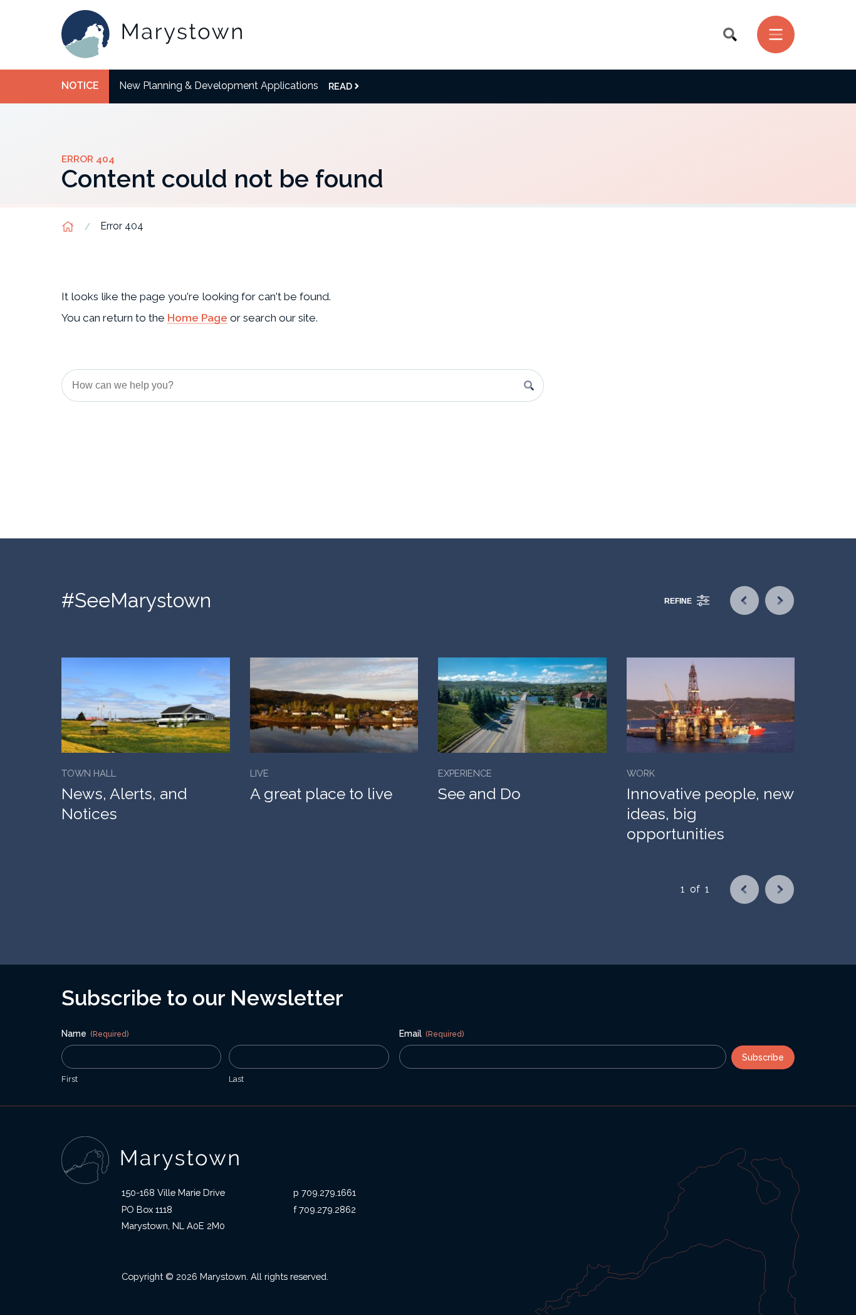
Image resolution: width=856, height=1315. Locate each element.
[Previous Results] (744, 600)
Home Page (197, 318)
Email (431, 1034)
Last (236, 1079)
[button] (730, 34)
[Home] (151, 35)
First (69, 1079)
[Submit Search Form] (529, 385)
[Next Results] (780, 600)
